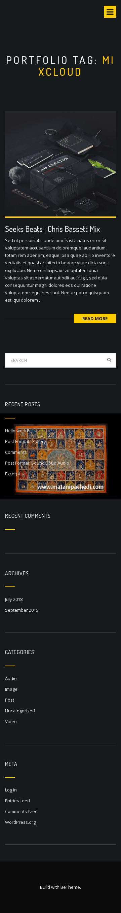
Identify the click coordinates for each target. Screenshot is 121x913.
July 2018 (14, 599)
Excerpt (12, 474)
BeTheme (70, 887)
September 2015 (21, 610)
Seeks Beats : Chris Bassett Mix (52, 229)
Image (11, 689)
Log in (11, 790)
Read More (95, 318)
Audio (11, 678)
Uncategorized (20, 711)
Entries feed (17, 801)
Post (9, 700)
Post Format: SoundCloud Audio (37, 463)
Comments (16, 452)
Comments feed (21, 811)
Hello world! (17, 431)
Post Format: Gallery (25, 441)
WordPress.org (20, 822)
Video (11, 721)
